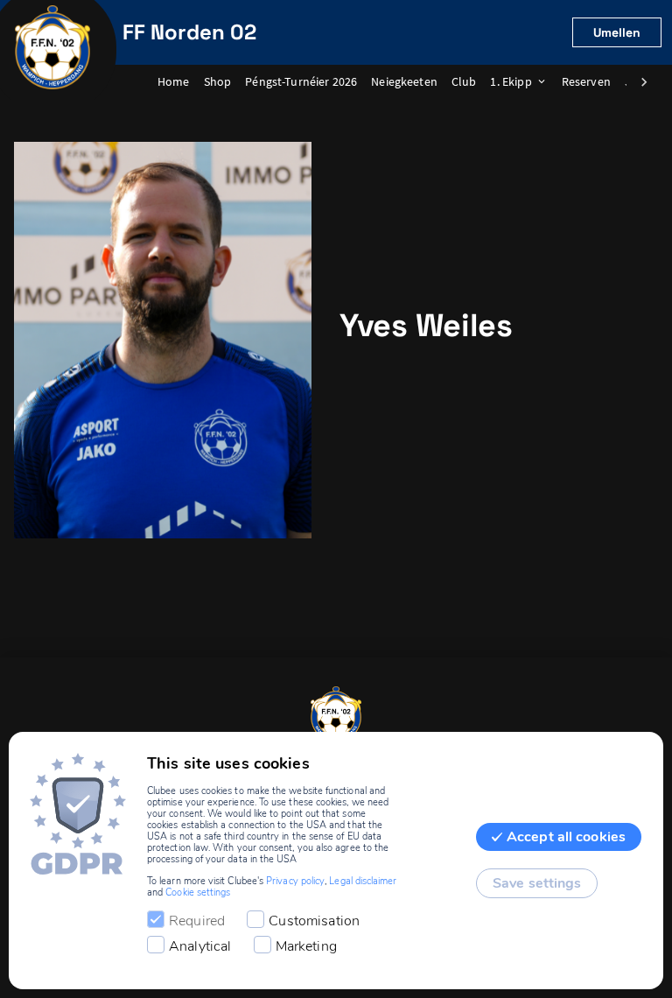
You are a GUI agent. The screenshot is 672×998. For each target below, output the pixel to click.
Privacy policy (295, 881)
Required (197, 921)
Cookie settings (197, 892)
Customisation (314, 921)
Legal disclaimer (362, 881)
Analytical (200, 946)
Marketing (306, 946)
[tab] (181, 82)
